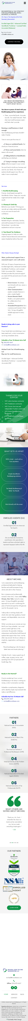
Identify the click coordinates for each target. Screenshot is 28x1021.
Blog (22, 994)
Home (6, 994)
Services (14, 994)
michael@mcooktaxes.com (7, 34)
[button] (14, 41)
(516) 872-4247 (7, 32)
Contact (14, 998)
